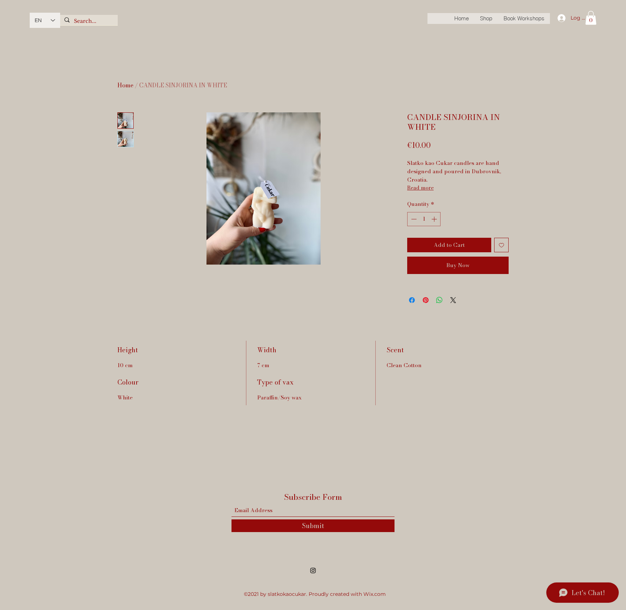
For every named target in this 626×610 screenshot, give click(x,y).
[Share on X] (453, 300)
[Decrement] (413, 219)
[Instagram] (313, 570)
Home (125, 85)
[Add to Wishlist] (501, 245)
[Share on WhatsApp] (439, 300)
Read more (420, 188)
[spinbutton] (424, 219)
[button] (591, 18)
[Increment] (435, 219)
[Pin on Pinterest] (425, 300)
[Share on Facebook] (412, 300)
